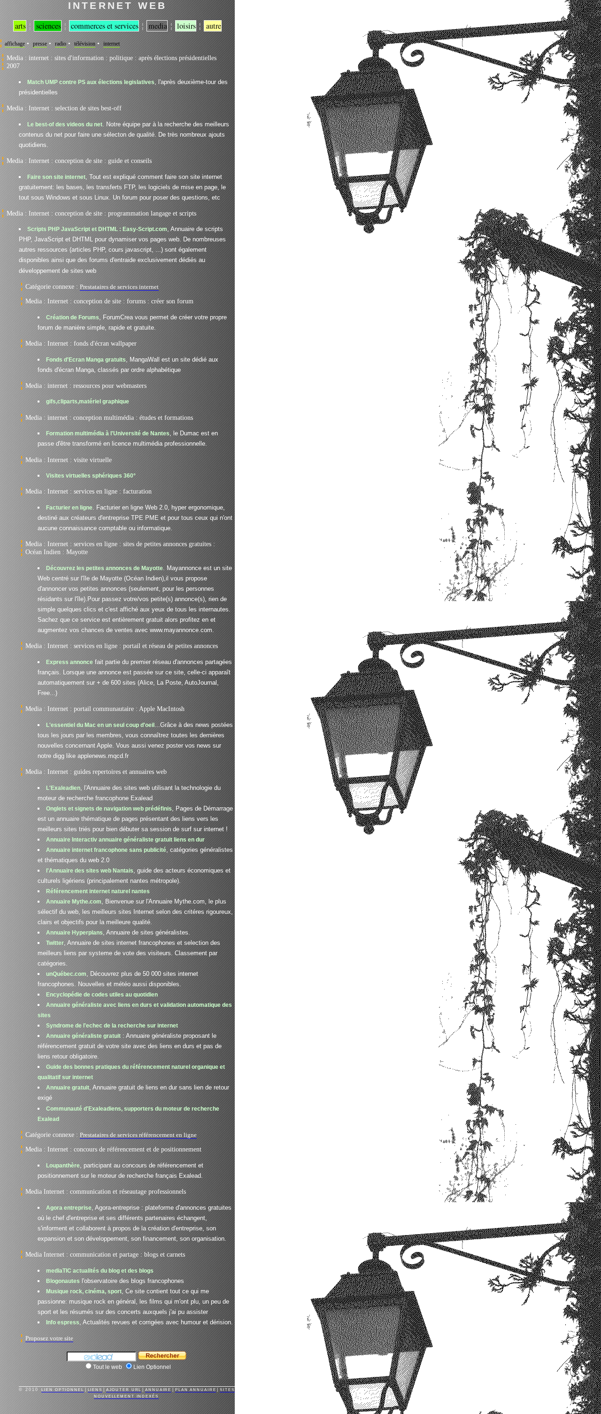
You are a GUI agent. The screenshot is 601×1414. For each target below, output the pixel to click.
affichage (15, 43)
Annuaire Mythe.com (73, 901)
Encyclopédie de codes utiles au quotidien (102, 994)
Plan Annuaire (195, 1389)
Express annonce (69, 662)
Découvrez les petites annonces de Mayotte (104, 568)
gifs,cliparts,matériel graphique (87, 401)
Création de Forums (72, 317)
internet (111, 43)
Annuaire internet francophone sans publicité (106, 850)
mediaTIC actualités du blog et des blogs (100, 1270)
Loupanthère (63, 1165)
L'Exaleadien (63, 788)
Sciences (48, 26)
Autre (213, 26)
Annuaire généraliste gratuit (83, 1036)
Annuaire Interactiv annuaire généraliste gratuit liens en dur (125, 839)
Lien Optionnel (152, 1367)
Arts (20, 26)
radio (60, 43)
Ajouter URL (124, 1389)
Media (157, 26)
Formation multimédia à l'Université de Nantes (108, 433)
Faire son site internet (56, 177)
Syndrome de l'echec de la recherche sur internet (112, 1025)
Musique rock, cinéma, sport (84, 1291)
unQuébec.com (66, 974)
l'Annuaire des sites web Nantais (89, 870)
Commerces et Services (105, 26)
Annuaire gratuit (67, 1087)
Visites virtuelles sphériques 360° (91, 475)
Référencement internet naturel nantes (98, 891)
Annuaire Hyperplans (74, 932)
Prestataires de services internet (119, 286)
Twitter (55, 943)
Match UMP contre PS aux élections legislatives (90, 82)
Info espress (62, 1322)
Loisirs (186, 26)
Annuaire (158, 1389)
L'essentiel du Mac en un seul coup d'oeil (100, 725)
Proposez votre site (49, 1338)
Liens (95, 1389)
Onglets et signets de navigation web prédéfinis (109, 808)
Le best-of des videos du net (64, 124)
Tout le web (107, 1367)
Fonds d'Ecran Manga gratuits (86, 359)
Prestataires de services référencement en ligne (138, 1134)
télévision (84, 43)
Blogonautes (63, 1281)
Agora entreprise (69, 1208)
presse (40, 43)
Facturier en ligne (69, 507)
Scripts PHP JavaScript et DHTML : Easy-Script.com (97, 229)
